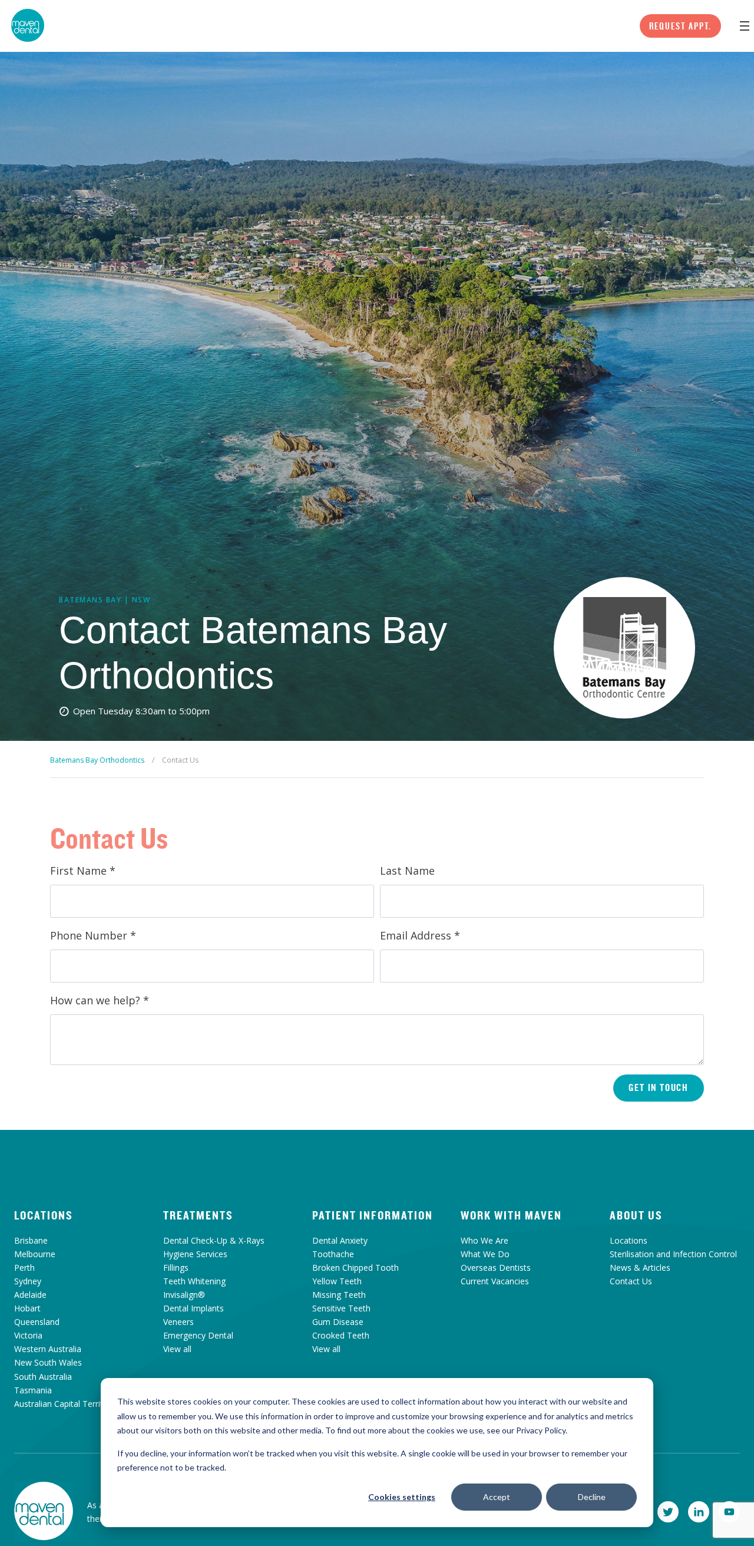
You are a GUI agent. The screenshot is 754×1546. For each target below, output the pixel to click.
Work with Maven (511, 1215)
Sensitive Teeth (341, 1308)
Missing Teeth (339, 1294)
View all (177, 1348)
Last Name (407, 870)
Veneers (178, 1321)
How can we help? (99, 1000)
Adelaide (30, 1294)
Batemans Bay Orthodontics (97, 760)
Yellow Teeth (337, 1281)
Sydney (27, 1281)
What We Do (485, 1254)
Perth (24, 1267)
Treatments (198, 1215)
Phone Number (93, 935)
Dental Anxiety (340, 1240)
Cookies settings (401, 1497)
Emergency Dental (198, 1335)
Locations (43, 1215)
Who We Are (484, 1240)
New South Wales (48, 1362)
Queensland (36, 1321)
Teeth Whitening (194, 1281)
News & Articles (640, 1267)
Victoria (28, 1335)
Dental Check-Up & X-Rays (213, 1240)
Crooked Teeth (340, 1335)
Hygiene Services (195, 1254)
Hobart (27, 1308)
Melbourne (34, 1254)
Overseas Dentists (496, 1267)
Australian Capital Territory (64, 1403)
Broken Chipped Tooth (355, 1267)
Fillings (175, 1267)
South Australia (43, 1376)
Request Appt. (680, 26)
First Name (82, 870)
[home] (43, 1511)
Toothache (333, 1254)
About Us (636, 1215)
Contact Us (631, 1281)
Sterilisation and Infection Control (673, 1254)
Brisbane (31, 1240)
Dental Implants (193, 1308)
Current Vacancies (495, 1281)
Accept (496, 1497)
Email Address (420, 935)
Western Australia (47, 1348)
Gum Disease (337, 1321)
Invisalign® (184, 1294)
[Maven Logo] (27, 25)
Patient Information (372, 1215)
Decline (592, 1497)
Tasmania (33, 1390)
